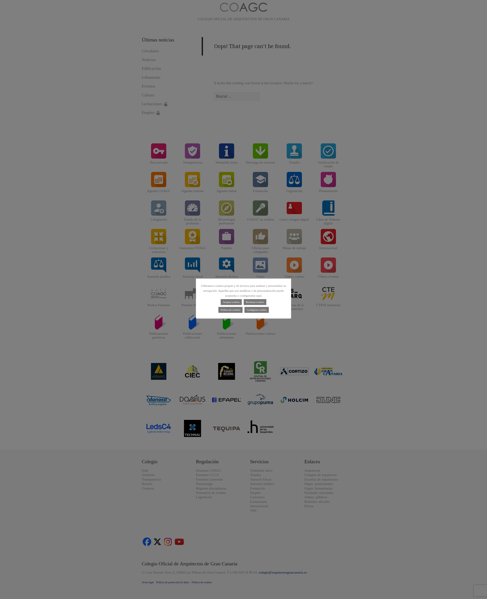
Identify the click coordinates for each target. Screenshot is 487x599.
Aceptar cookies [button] (231, 302)
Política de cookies (230, 309)
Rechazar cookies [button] (255, 302)
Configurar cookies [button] (257, 309)
